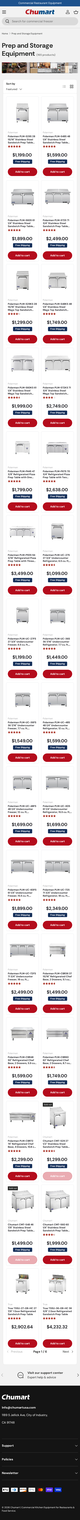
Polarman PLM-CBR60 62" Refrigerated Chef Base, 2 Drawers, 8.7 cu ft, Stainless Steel (56, 1062)
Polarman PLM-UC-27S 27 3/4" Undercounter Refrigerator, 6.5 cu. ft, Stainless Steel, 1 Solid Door (56, 561)
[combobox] (40, 21)
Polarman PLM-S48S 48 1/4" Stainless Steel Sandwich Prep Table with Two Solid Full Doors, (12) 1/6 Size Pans (57, 142)
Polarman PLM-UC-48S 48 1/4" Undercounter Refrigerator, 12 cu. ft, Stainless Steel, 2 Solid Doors (56, 728)
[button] (76, 12)
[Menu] (4, 12)
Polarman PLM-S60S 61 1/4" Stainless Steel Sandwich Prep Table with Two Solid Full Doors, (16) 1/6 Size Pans (22, 226)
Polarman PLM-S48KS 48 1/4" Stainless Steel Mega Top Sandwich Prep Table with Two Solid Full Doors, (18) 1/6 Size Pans (57, 311)
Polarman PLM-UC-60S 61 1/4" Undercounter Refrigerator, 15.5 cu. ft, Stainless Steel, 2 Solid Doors (56, 812)
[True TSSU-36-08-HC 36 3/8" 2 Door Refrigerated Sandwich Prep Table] (57, 1285)
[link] (17, 1351)
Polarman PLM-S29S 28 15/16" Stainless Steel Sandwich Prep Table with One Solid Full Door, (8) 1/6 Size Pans (22, 142)
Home (5, 33)
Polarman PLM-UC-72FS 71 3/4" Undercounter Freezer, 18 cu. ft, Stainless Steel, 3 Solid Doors (22, 979)
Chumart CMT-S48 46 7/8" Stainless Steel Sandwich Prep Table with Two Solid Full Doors (22, 1229)
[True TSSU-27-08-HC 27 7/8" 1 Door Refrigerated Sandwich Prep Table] (22, 1285)
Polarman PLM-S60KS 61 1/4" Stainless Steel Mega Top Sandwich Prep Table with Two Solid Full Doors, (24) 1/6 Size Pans (22, 395)
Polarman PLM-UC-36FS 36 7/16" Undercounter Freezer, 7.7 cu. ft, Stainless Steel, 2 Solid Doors (22, 728)
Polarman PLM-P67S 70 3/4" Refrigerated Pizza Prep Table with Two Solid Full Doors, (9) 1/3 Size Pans (56, 477)
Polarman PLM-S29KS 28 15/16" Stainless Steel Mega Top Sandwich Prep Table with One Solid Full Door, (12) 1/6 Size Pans (22, 311)
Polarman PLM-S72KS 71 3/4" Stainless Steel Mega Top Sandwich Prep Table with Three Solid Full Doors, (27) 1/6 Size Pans (57, 395)
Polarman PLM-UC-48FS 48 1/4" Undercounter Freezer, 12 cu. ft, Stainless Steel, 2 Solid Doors (22, 812)
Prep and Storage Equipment (27, 33)
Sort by (10, 83)
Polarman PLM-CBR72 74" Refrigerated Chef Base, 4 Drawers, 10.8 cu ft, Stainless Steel (22, 1145)
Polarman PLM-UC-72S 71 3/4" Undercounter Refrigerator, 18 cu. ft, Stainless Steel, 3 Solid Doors (56, 896)
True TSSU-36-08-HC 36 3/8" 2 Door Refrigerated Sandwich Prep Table (57, 1311)
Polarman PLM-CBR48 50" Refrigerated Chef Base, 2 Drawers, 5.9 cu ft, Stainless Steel (21, 1062)
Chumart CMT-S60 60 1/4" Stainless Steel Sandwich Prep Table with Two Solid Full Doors (57, 1229)
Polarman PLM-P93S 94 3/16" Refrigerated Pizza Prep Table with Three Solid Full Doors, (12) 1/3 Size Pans (22, 561)
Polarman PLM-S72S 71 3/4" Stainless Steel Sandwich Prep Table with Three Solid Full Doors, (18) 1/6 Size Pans (57, 226)
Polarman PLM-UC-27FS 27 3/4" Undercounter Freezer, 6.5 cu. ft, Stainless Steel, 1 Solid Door (22, 644)
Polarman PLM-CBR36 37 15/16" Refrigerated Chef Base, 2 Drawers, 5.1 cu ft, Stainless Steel (57, 978)
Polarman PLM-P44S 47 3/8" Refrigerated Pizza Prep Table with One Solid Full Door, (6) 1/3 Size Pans (21, 477)
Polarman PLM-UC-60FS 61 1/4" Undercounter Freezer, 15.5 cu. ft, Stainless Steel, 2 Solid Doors (22, 896)
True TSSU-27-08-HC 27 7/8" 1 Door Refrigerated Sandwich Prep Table (22, 1311)
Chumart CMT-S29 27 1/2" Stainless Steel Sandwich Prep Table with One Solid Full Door (57, 1145)
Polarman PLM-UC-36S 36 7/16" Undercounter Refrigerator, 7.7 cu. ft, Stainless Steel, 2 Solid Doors (56, 644)
